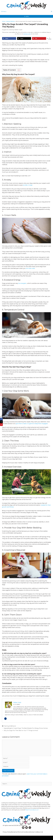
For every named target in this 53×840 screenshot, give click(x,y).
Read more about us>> (32, 810)
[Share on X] (1, 421)
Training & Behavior (10, 21)
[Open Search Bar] (51, 11)
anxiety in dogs (27, 185)
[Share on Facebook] (1, 419)
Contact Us (33, 832)
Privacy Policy (7, 832)
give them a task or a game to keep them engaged (32, 423)
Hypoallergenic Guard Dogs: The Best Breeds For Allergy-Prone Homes (26, 728)
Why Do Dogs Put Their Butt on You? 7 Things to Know (21, 730)
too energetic (22, 283)
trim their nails (30, 268)
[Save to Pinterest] (1, 424)
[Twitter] (5, 718)
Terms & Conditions (24, 832)
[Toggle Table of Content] (18, 70)
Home (3, 21)
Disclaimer (14, 832)
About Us (40, 832)
